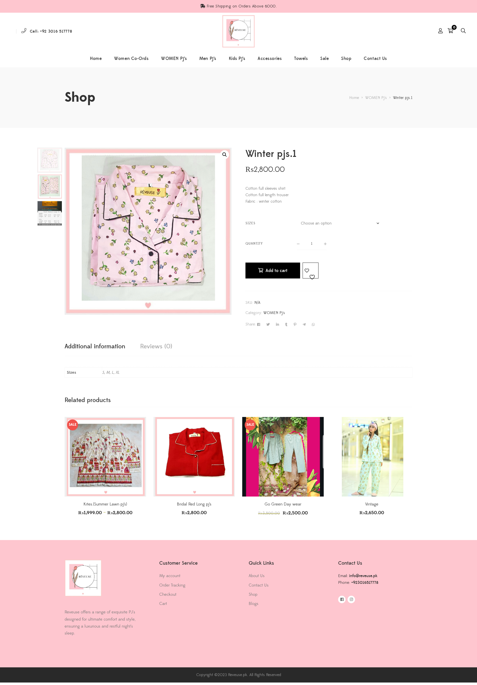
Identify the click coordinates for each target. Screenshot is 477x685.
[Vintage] (372, 457)
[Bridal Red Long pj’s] (194, 457)
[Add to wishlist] (310, 270)
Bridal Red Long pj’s (194, 504)
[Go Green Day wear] (283, 457)
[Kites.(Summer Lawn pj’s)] (105, 457)
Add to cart (276, 271)
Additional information (95, 346)
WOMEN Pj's (274, 312)
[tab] (95, 346)
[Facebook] (342, 599)
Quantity (254, 243)
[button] (224, 154)
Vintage (371, 504)
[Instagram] (351, 599)
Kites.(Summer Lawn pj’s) (105, 504)
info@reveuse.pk (363, 575)
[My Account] (440, 31)
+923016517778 (364, 582)
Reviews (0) (156, 346)
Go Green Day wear (283, 504)
